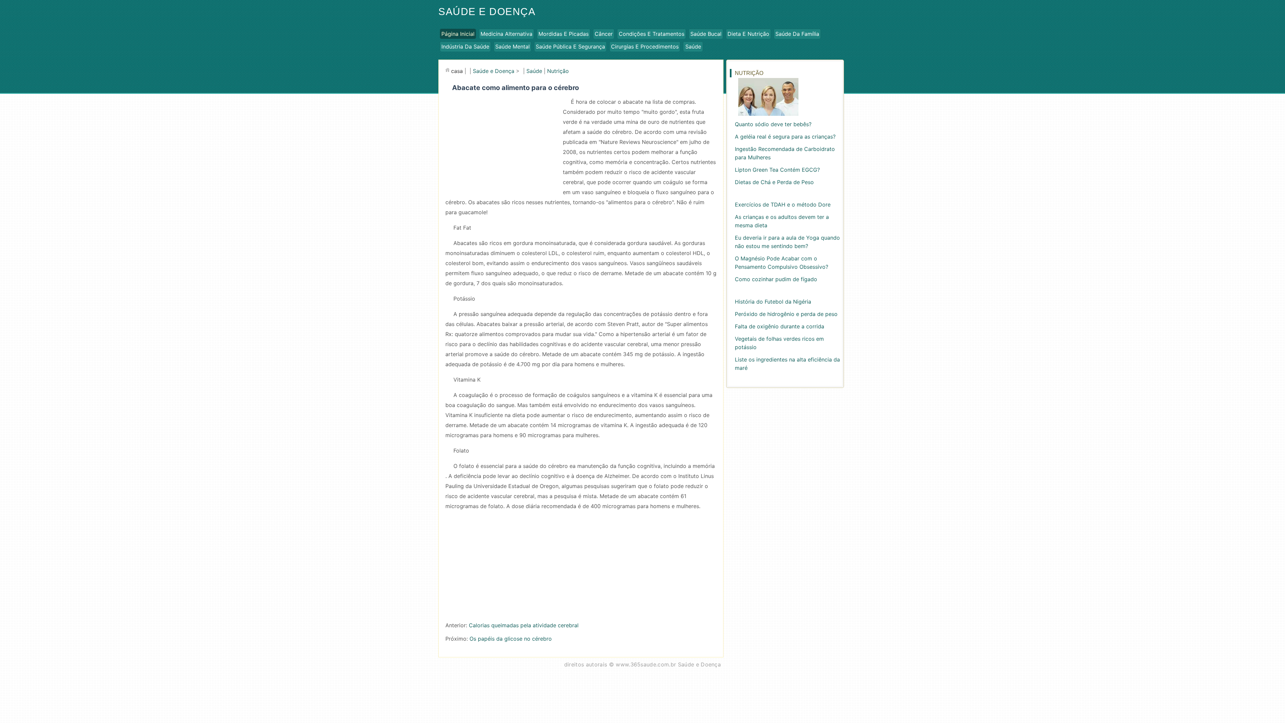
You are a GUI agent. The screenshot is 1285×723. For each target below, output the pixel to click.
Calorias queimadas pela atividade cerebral (524, 625)
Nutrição (558, 71)
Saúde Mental (512, 46)
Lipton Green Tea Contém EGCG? (777, 169)
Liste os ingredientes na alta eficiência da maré (787, 363)
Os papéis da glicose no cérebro (510, 638)
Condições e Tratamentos (651, 33)
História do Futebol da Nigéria (773, 301)
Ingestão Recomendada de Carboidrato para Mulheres (785, 153)
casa (457, 71)
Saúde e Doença (486, 11)
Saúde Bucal (705, 33)
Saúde (693, 46)
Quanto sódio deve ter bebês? (773, 124)
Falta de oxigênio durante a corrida (779, 326)
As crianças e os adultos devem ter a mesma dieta (782, 221)
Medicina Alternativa (506, 33)
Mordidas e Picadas (563, 33)
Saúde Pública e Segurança (570, 46)
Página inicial (458, 33)
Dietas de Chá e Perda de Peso (774, 182)
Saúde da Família (797, 33)
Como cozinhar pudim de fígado (776, 279)
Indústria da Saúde (465, 46)
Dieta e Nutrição (748, 33)
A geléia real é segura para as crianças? (785, 136)
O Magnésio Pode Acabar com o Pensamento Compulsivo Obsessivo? (781, 262)
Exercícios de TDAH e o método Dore (783, 204)
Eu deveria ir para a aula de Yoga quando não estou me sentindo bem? (787, 241)
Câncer (604, 33)
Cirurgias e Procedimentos (645, 46)
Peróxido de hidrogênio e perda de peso (786, 314)
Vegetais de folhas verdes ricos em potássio (779, 342)
